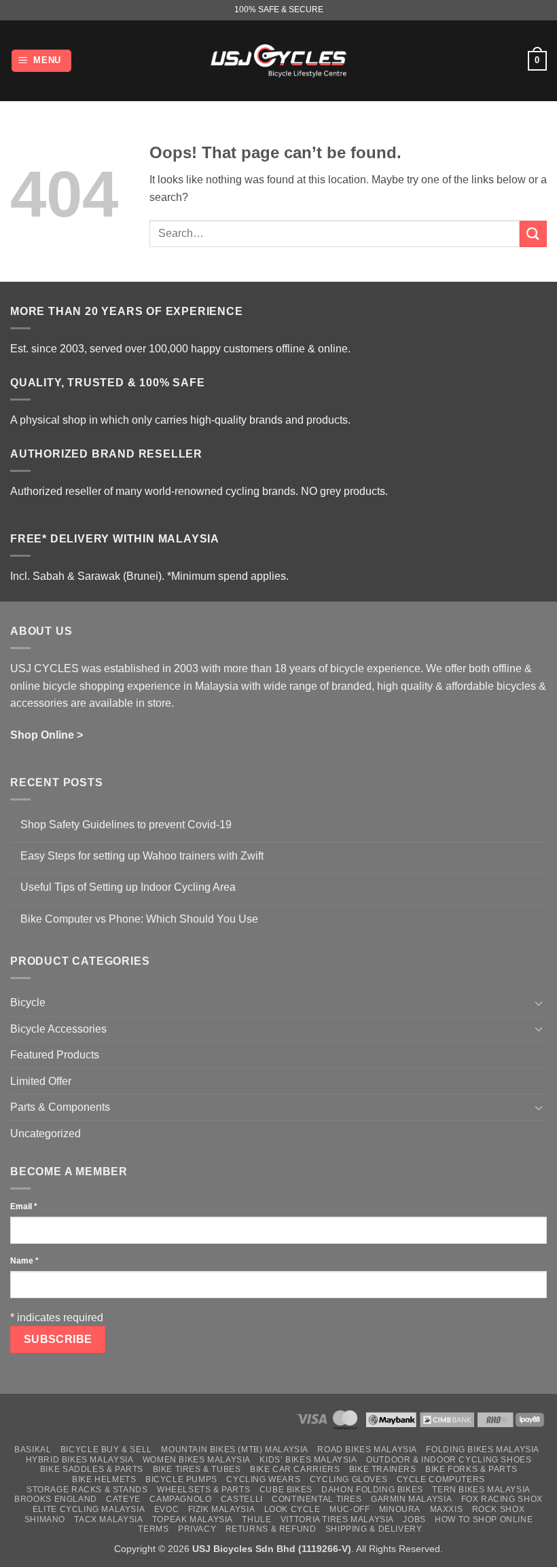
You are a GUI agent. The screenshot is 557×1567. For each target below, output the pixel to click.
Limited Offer (40, 1081)
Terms (153, 1529)
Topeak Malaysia (192, 1519)
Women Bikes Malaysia (197, 1459)
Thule (256, 1519)
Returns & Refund (271, 1529)
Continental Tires (316, 1499)
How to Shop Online (484, 1519)
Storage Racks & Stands (86, 1489)
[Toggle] (539, 1003)
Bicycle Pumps (181, 1479)
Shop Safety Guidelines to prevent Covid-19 (126, 824)
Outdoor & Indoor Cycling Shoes (448, 1459)
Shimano (44, 1519)
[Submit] (533, 234)
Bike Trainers (382, 1469)
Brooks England (55, 1499)
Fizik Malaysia (221, 1509)
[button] (42, 61)
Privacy (197, 1529)
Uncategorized (45, 1133)
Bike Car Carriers (295, 1469)
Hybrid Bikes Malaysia (80, 1459)
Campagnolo (180, 1499)
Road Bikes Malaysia (367, 1449)
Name (24, 1261)
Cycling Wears (263, 1479)
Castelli (242, 1499)
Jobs (414, 1519)
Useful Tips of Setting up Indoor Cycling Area (128, 887)
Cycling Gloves (349, 1479)
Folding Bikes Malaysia (482, 1449)
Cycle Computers (441, 1479)
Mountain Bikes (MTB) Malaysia (234, 1449)
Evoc (166, 1509)
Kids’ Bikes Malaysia (308, 1459)
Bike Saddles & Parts (91, 1469)
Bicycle (28, 1002)
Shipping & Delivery (374, 1529)
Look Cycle (292, 1509)
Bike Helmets (104, 1479)
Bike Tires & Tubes (197, 1469)
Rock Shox (498, 1509)
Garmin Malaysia (411, 1499)
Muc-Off (349, 1509)
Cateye (123, 1499)
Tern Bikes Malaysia (481, 1489)
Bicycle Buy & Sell (106, 1449)
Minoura (399, 1509)
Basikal (32, 1449)
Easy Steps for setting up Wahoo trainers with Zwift (142, 856)
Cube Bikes (285, 1489)
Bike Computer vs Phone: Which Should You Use (139, 919)
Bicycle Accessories (58, 1029)
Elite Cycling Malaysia (89, 1509)
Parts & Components (60, 1107)
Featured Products (54, 1055)
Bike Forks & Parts (471, 1469)
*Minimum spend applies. (228, 576)
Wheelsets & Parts (203, 1489)
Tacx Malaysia (108, 1519)
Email (23, 1206)
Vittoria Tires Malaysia (337, 1519)
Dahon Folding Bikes (372, 1489)
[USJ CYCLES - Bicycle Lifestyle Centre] (278, 60)
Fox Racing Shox (502, 1499)
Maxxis (446, 1509)
